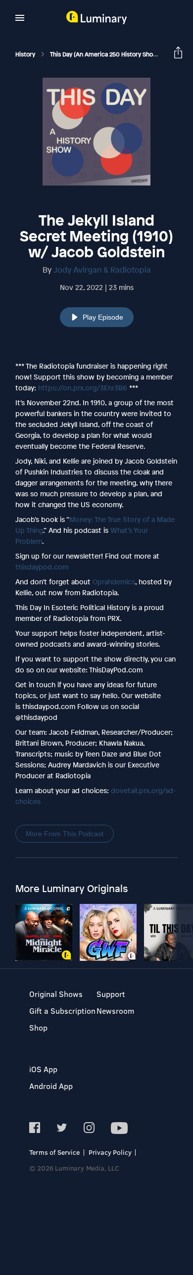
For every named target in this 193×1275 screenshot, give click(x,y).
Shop (38, 1027)
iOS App (43, 1069)
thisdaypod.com (41, 566)
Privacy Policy (110, 1152)
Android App (51, 1086)
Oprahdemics (114, 581)
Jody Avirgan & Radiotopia (102, 269)
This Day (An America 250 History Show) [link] (105, 54)
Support (110, 994)
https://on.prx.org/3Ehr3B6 (82, 387)
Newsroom (115, 1010)
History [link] (26, 54)
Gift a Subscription (62, 1010)
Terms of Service (54, 1152)
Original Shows (56, 994)
